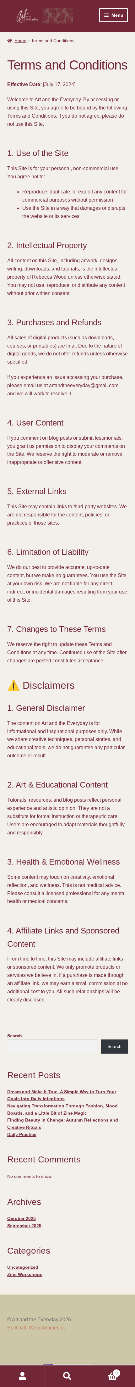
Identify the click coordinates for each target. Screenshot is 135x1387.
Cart (104, 1371)
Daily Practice (21, 1134)
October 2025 (21, 1218)
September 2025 (24, 1225)
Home (20, 40)
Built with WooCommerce (35, 1327)
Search (14, 1035)
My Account (22, 1376)
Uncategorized (22, 1267)
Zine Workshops (24, 1274)
